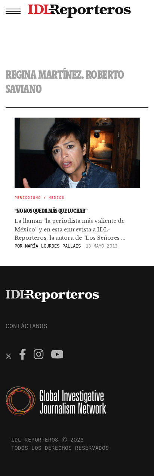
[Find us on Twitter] (9, 355)
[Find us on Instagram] (38, 355)
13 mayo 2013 (101, 246)
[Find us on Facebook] (22, 355)
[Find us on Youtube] (57, 355)
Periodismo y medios (39, 198)
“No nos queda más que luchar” (51, 210)
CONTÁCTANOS (26, 326)
